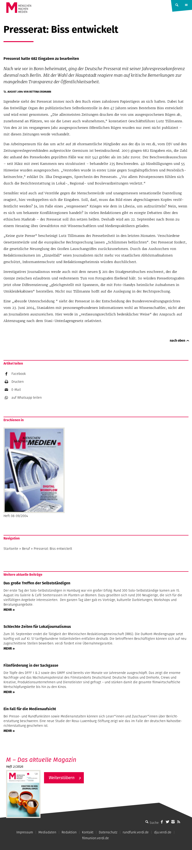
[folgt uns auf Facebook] (162, 822)
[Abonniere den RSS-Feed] (178, 822)
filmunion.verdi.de (95, 838)
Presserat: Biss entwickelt (53, 548)
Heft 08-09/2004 (16, 516)
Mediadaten (47, 832)
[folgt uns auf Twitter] (167, 822)
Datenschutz (108, 832)
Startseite (11, 548)
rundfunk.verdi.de (136, 832)
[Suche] (147, 822)
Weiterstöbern (61, 778)
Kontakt (87, 832)
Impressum (24, 832)
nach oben (177, 340)
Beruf (26, 548)
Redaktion (69, 832)
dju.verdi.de (162, 832)
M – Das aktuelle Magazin (41, 759)
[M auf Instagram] (173, 822)
